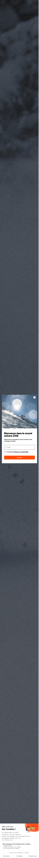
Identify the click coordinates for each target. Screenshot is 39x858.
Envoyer (18, 457)
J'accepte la (17, 451)
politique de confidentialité (20, 451)
